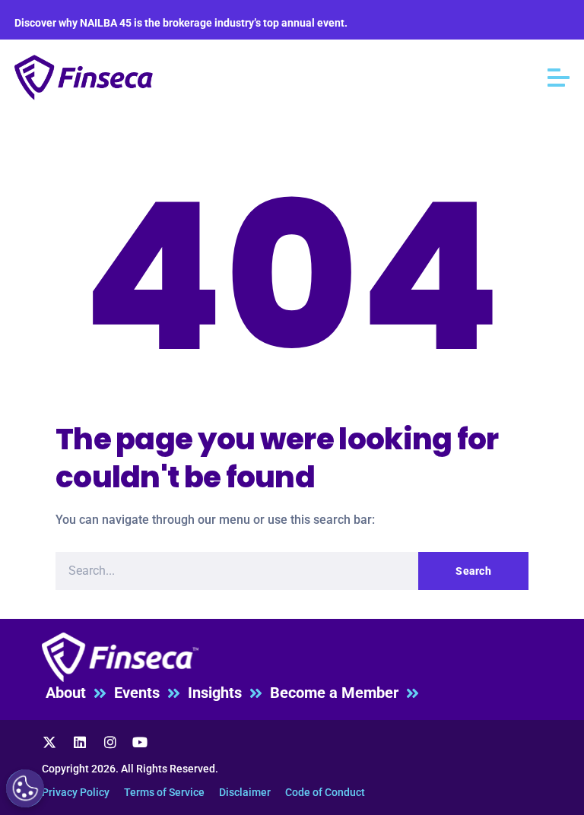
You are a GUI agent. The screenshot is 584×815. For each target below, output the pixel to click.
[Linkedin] (79, 742)
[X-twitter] (50, 742)
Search (473, 571)
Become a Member (338, 693)
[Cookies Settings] (25, 788)
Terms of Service (164, 792)
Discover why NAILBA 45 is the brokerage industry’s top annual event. (181, 23)
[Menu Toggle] (559, 77)
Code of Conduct (325, 792)
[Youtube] (140, 742)
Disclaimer (245, 792)
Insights (218, 693)
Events (140, 693)
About (70, 693)
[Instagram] (110, 742)
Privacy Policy (76, 792)
